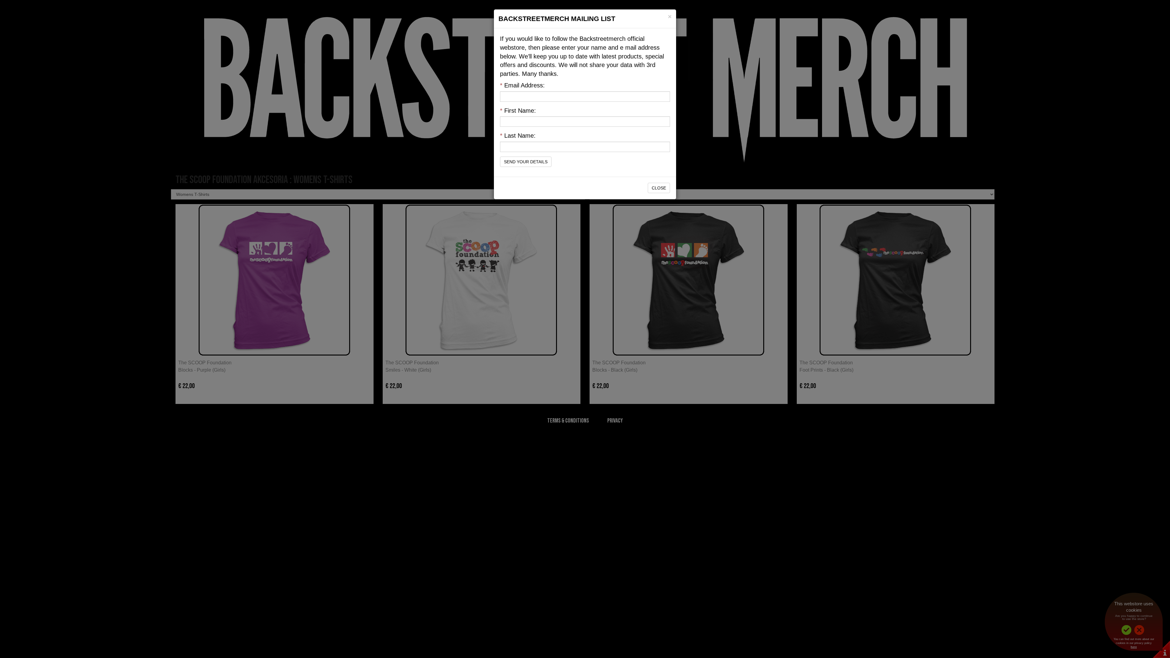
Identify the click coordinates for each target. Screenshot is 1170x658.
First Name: (518, 110)
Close (659, 188)
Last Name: (518, 135)
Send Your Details (526, 161)
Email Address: (522, 85)
